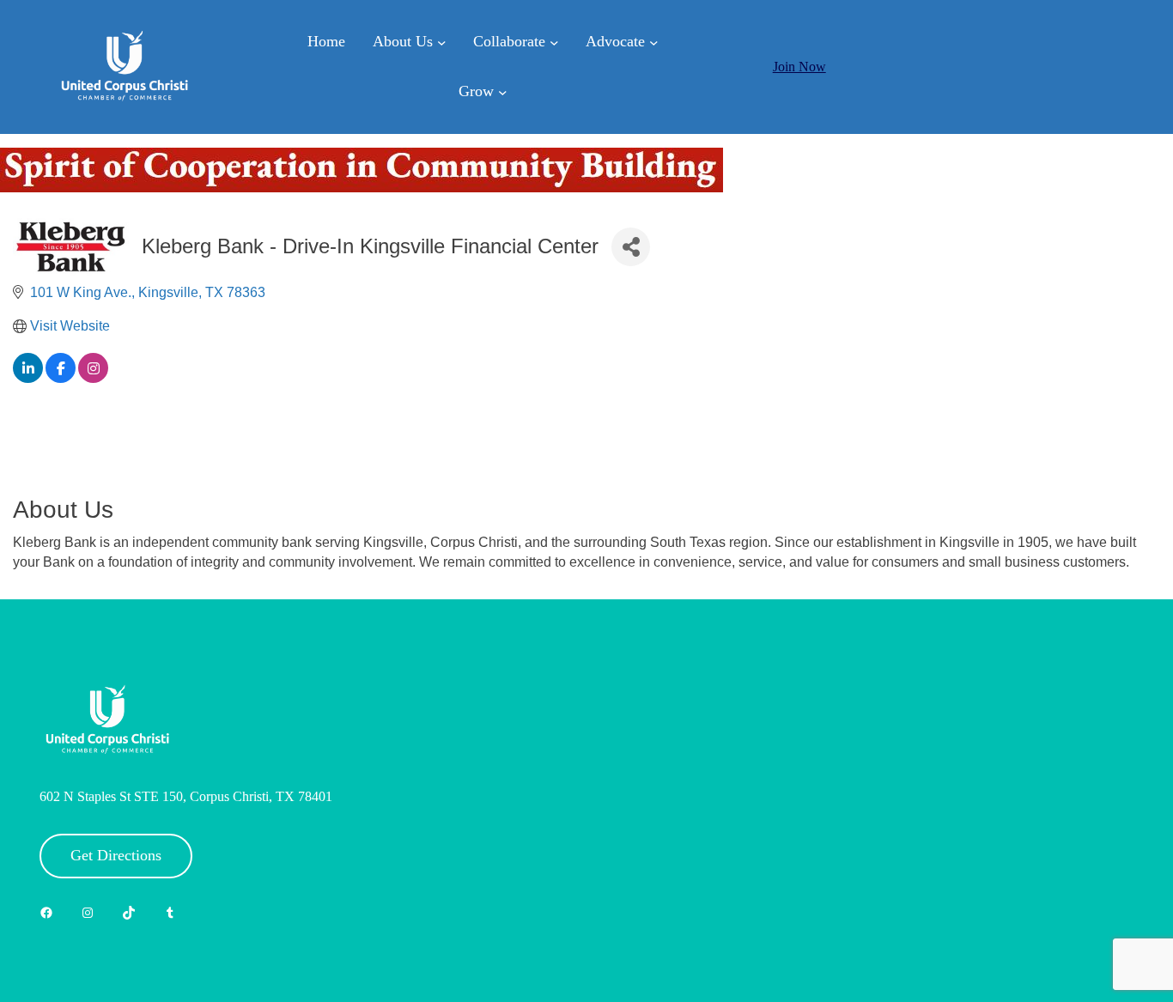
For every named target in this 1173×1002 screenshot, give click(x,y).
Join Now (799, 66)
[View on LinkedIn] (28, 378)
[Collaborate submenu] (554, 42)
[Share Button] (630, 247)
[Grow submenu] (502, 91)
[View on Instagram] (93, 378)
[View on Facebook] (61, 378)
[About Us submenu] (442, 42)
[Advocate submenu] (654, 42)
